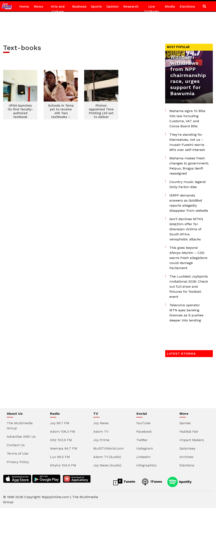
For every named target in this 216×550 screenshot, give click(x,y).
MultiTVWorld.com (108, 448)
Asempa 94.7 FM (63, 448)
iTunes (156, 482)
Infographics (146, 465)
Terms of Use (17, 453)
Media (170, 6)
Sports (96, 6)
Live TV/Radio (151, 9)
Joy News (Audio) (107, 465)
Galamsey (187, 448)
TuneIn (128, 482)
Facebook (144, 431)
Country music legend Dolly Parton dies (187, 184)
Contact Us (16, 445)
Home (24, 6)
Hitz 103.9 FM (61, 440)
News (38, 6)
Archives (186, 457)
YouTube (143, 423)
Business (79, 6)
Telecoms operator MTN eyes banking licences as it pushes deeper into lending (186, 312)
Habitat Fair (189, 431)
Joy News (101, 423)
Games (185, 423)
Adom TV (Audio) (107, 457)
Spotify (185, 482)
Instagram (144, 448)
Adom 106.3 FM (62, 431)
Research (130, 6)
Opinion (112, 6)
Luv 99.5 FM (60, 457)
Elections (187, 6)
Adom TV (100, 431)
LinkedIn (143, 457)
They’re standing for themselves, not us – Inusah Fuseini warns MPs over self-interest (187, 142)
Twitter (142, 440)
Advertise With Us (21, 437)
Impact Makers (192, 440)
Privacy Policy (18, 462)
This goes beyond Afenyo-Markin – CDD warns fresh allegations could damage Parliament (188, 258)
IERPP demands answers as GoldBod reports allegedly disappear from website (188, 203)
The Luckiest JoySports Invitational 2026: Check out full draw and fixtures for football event (188, 286)
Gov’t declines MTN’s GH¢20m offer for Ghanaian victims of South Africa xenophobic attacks (186, 229)
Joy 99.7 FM (59, 423)
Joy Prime (101, 440)
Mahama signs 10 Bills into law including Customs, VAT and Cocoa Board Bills (187, 118)
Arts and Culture (58, 9)
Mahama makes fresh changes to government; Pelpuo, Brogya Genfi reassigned (189, 165)
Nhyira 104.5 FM (63, 465)
